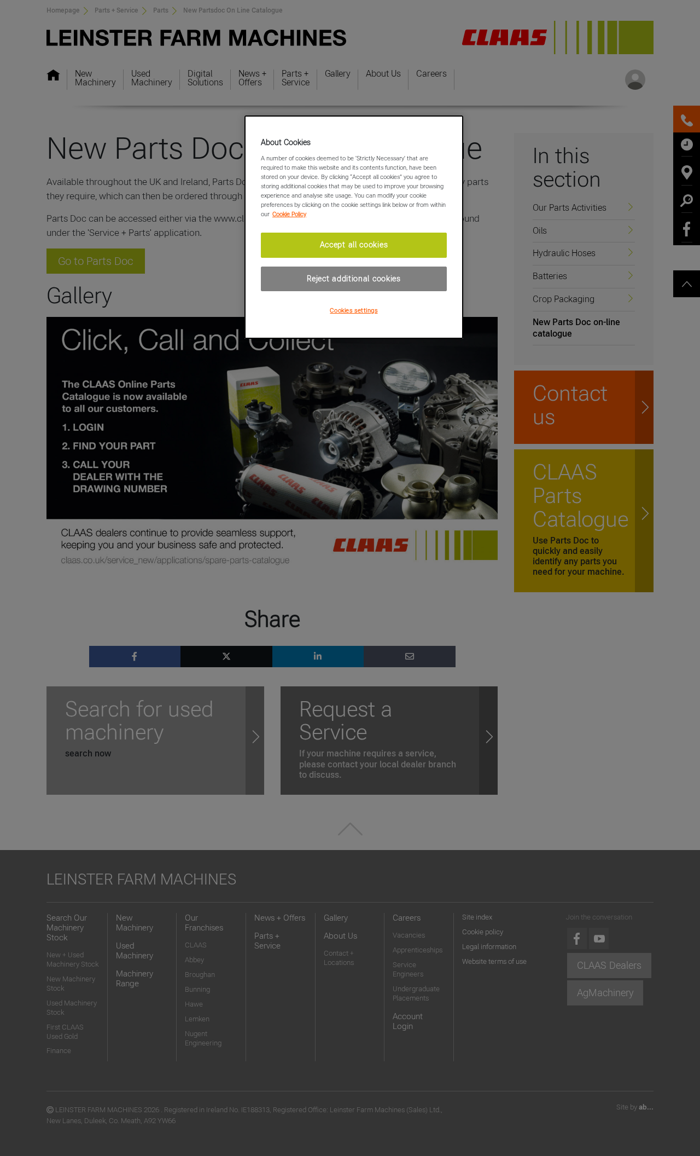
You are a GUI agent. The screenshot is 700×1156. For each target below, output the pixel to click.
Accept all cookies (354, 244)
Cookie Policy (289, 214)
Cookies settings (353, 310)
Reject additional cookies (354, 278)
